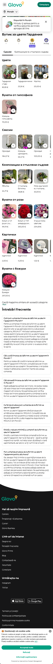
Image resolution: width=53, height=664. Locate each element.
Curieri (5, 523)
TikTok (5, 587)
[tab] (7, 52)
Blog (4, 555)
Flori (4, 304)
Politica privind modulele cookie (16, 620)
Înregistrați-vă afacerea (12, 519)
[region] (26, 76)
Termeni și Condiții (10, 611)
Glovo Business (8, 528)
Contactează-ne (9, 560)
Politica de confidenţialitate (14, 616)
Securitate (6, 565)
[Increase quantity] (13, 76)
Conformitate (8, 625)
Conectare (6, 570)
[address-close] (45, 21)
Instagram (6, 583)
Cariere (5, 514)
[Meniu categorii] (4, 4)
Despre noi (6, 541)
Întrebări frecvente (10, 546)
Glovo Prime (7, 551)
